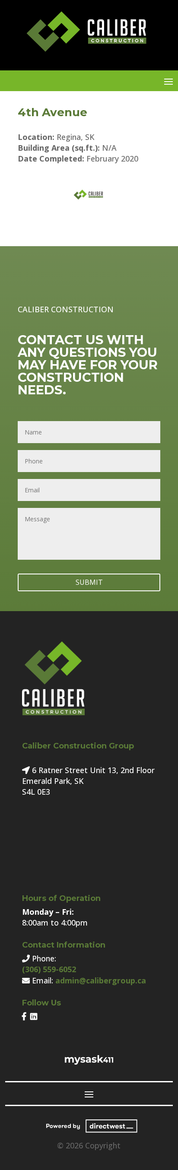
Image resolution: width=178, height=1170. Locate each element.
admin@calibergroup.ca (100, 980)
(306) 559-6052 (49, 969)
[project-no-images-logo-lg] (89, 208)
